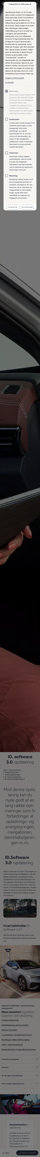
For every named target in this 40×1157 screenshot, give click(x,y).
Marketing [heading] (13, 176)
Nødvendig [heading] (13, 91)
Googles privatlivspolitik (14, 78)
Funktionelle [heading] (14, 119)
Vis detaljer (9, 82)
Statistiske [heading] (13, 153)
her (32, 68)
